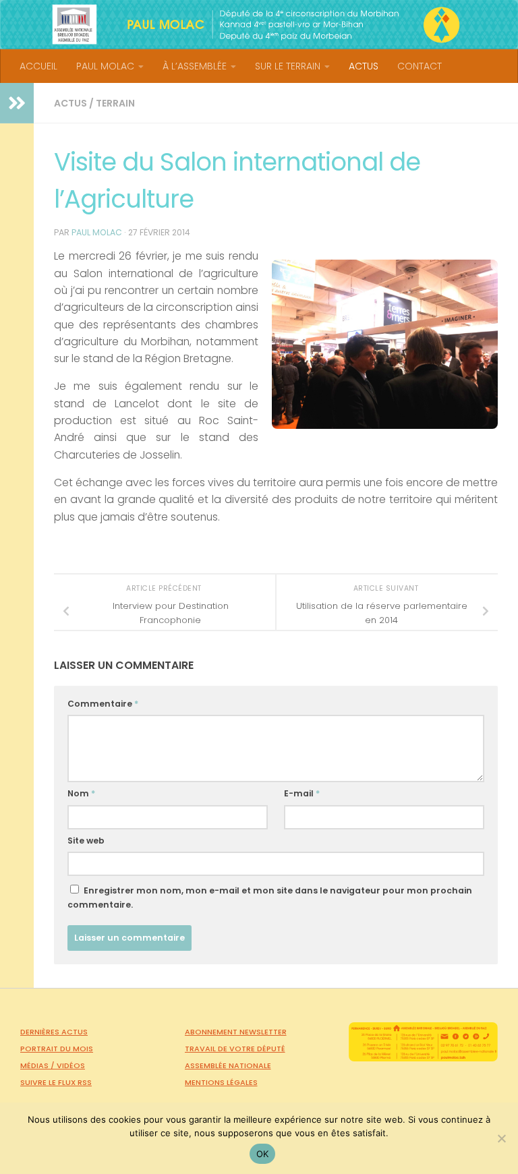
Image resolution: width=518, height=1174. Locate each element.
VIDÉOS (71, 1065)
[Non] (501, 1138)
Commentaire (102, 703)
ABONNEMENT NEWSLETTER (236, 1031)
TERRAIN (115, 103)
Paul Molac (96, 232)
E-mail (302, 793)
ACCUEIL (38, 66)
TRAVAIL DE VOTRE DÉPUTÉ (235, 1048)
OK (262, 1153)
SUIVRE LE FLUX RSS (56, 1082)
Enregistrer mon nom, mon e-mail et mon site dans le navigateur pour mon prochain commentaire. (269, 897)
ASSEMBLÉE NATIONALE (228, 1065)
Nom (81, 793)
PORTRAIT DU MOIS (56, 1048)
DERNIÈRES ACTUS (54, 1031)
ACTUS (363, 66)
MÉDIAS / (38, 1065)
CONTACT (419, 66)
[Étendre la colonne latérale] (17, 103)
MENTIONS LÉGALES (221, 1082)
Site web (86, 840)
